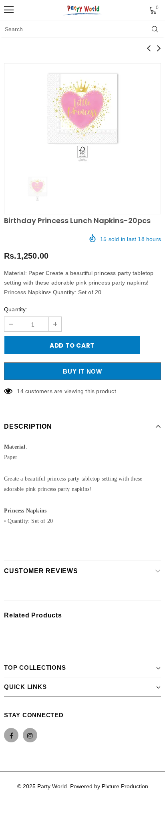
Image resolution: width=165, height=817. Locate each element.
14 (20, 391)
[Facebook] (11, 735)
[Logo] (83, 10)
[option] (82, 115)
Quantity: (16, 309)
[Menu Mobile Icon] (9, 10)
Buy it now (82, 371)
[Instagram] (30, 735)
